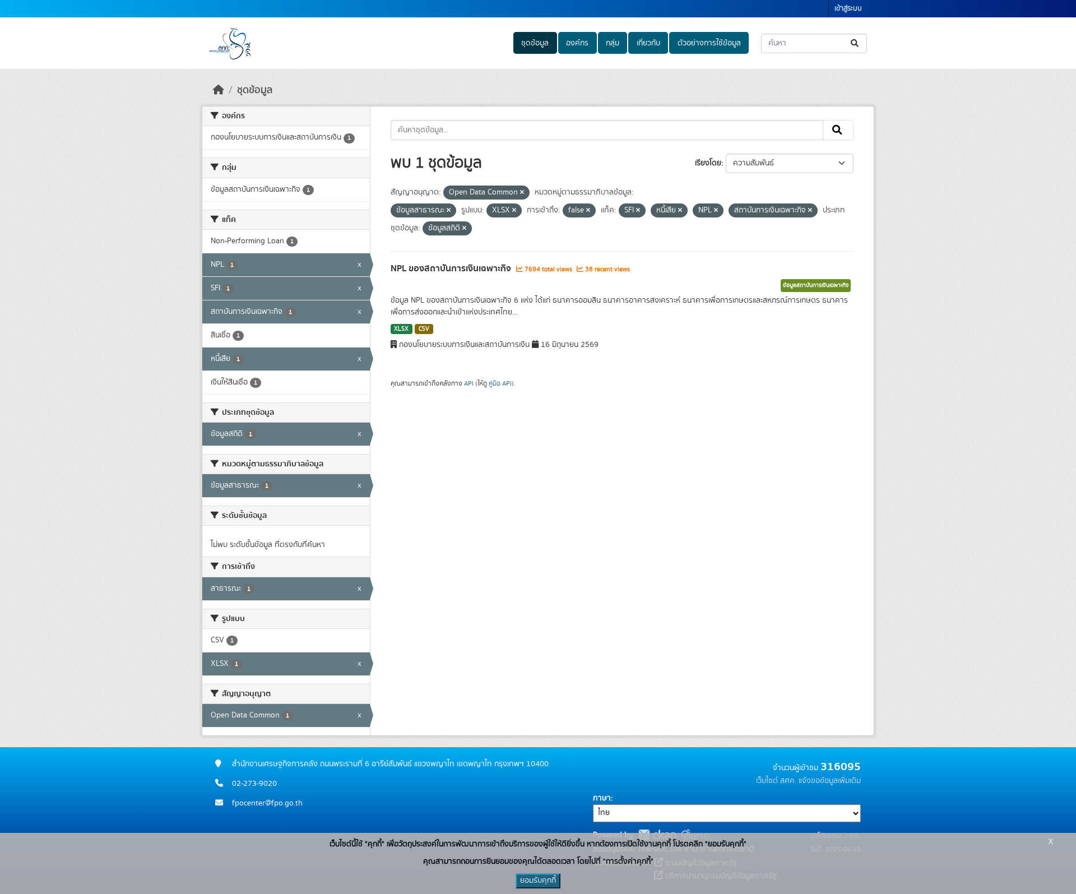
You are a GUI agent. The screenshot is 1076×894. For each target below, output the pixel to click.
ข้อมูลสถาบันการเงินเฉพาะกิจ (815, 285)
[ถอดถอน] (522, 192)
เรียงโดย (708, 163)
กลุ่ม (612, 43)
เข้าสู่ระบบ (848, 8)
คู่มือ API (500, 383)
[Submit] (855, 43)
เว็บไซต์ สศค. (776, 780)
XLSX (401, 329)
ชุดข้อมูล (535, 43)
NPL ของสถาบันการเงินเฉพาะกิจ (452, 268)
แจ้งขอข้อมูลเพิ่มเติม (830, 780)
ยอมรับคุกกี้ (538, 880)
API (469, 383)
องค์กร (577, 43)
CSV (424, 329)
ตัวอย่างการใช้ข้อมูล (709, 43)
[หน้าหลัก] (218, 90)
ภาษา (602, 798)
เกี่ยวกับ (648, 43)
